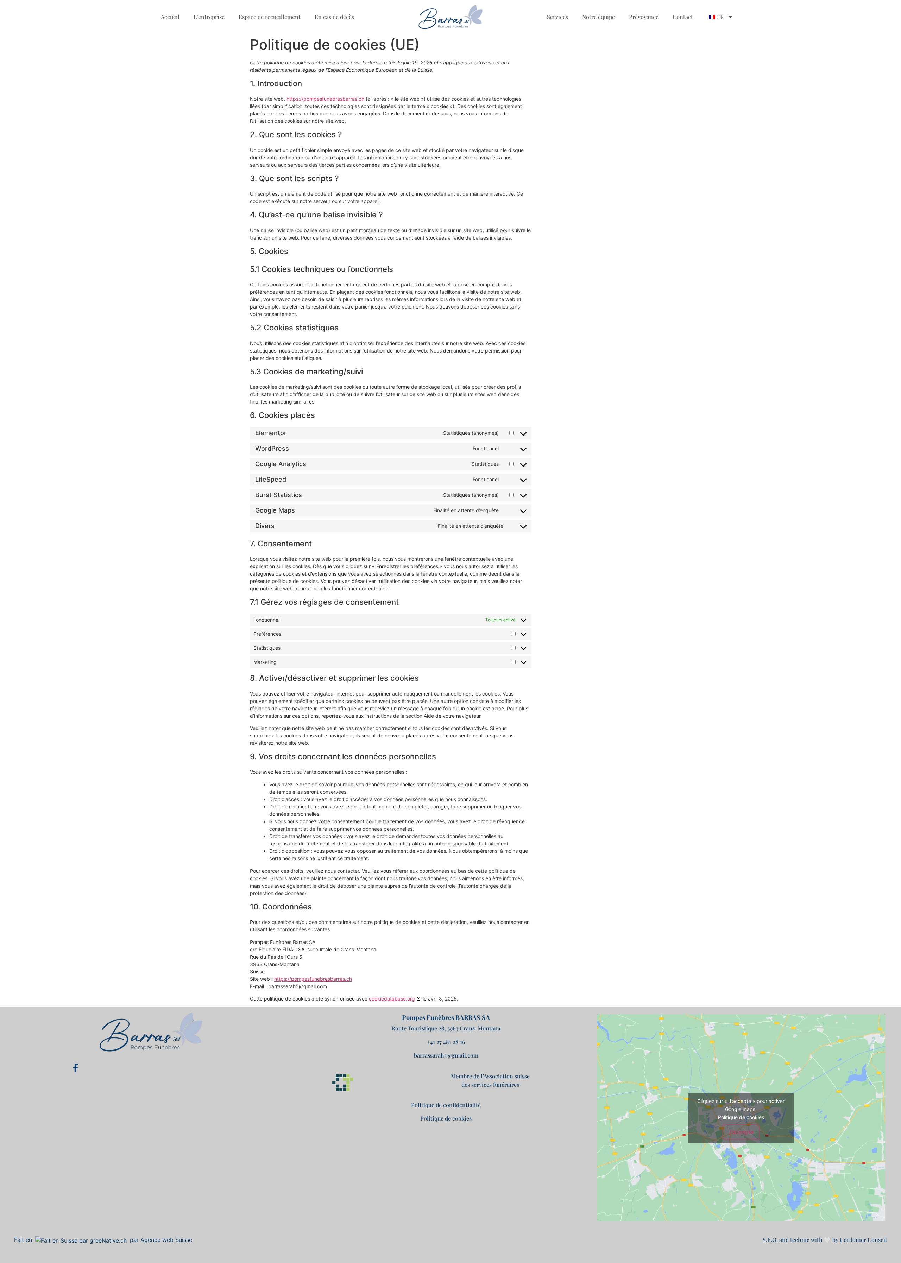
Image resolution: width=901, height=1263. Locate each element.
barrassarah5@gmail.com (446, 1055)
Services (557, 16)
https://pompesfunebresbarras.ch (325, 99)
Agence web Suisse (166, 1239)
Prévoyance (644, 16)
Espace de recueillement (270, 16)
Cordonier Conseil (863, 1239)
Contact (683, 16)
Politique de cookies (446, 1118)
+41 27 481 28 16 (446, 1042)
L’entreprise (209, 16)
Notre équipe (598, 16)
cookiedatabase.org (392, 999)
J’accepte (741, 1131)
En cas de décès (334, 16)
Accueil (170, 16)
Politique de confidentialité (446, 1105)
